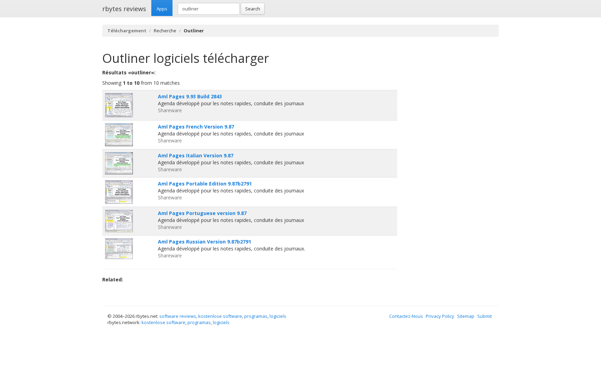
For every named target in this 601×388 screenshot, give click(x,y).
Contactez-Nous (406, 316)
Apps (162, 9)
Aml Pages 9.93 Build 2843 (190, 96)
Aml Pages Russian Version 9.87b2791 (204, 241)
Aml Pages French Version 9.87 (196, 126)
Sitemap (465, 316)
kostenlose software (220, 316)
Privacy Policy (440, 316)
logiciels (278, 316)
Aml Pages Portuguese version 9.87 (202, 213)
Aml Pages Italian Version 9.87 (195, 155)
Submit (484, 316)
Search (252, 9)
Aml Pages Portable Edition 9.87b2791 (205, 183)
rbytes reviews (124, 9)
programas (255, 316)
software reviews (177, 316)
